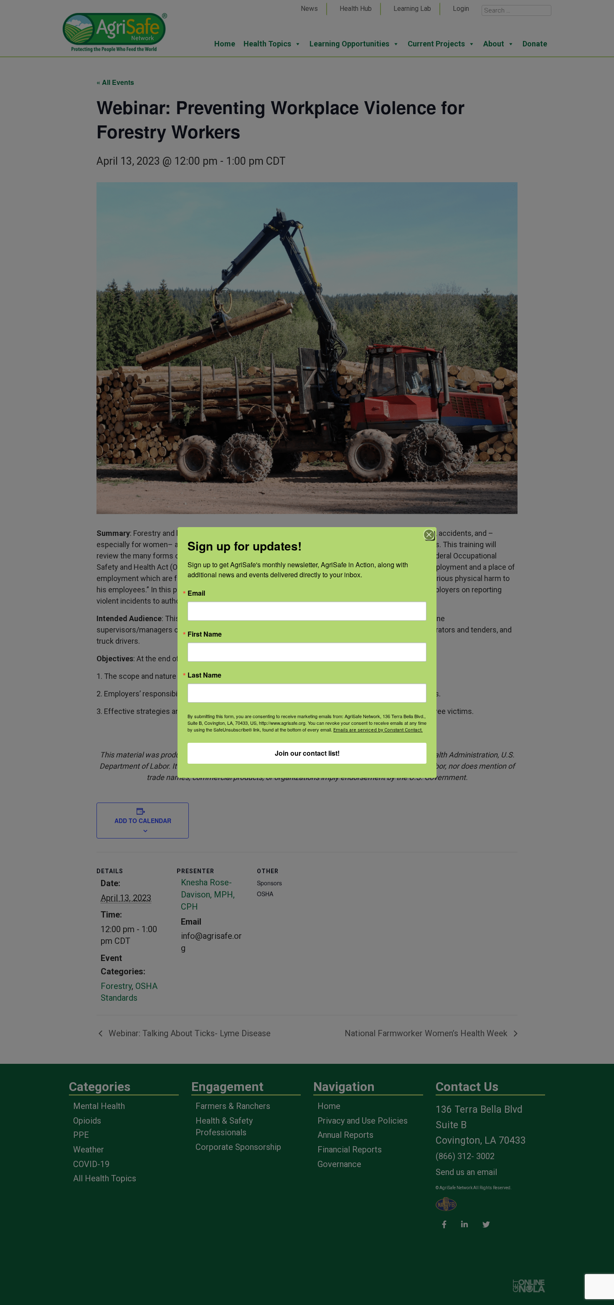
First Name (205, 634)
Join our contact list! (307, 753)
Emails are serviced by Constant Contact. (378, 730)
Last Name (204, 675)
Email (196, 593)
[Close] (429, 535)
